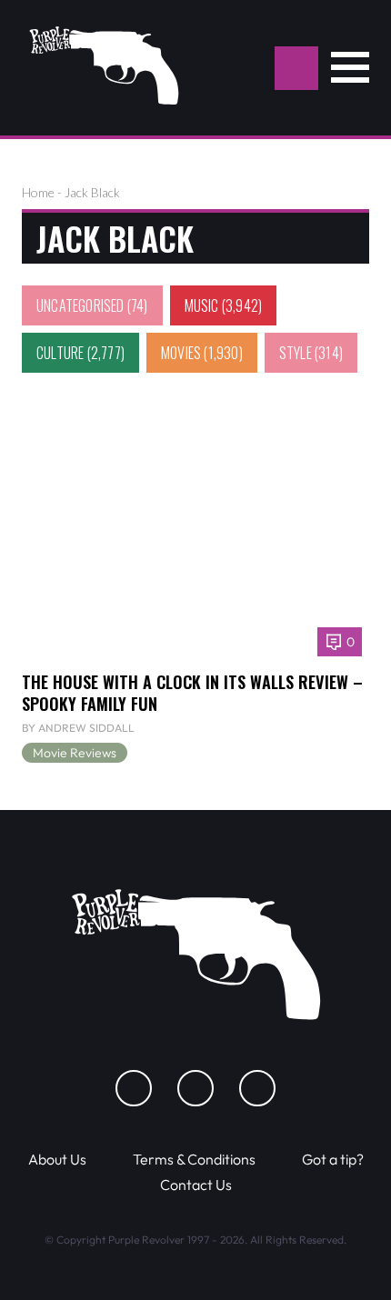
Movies (181, 353)
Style (295, 353)
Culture (60, 353)
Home (38, 192)
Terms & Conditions (194, 1159)
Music (202, 305)
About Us (57, 1159)
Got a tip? (333, 1159)
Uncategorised (80, 305)
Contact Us (196, 1184)
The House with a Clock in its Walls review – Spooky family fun (192, 692)
